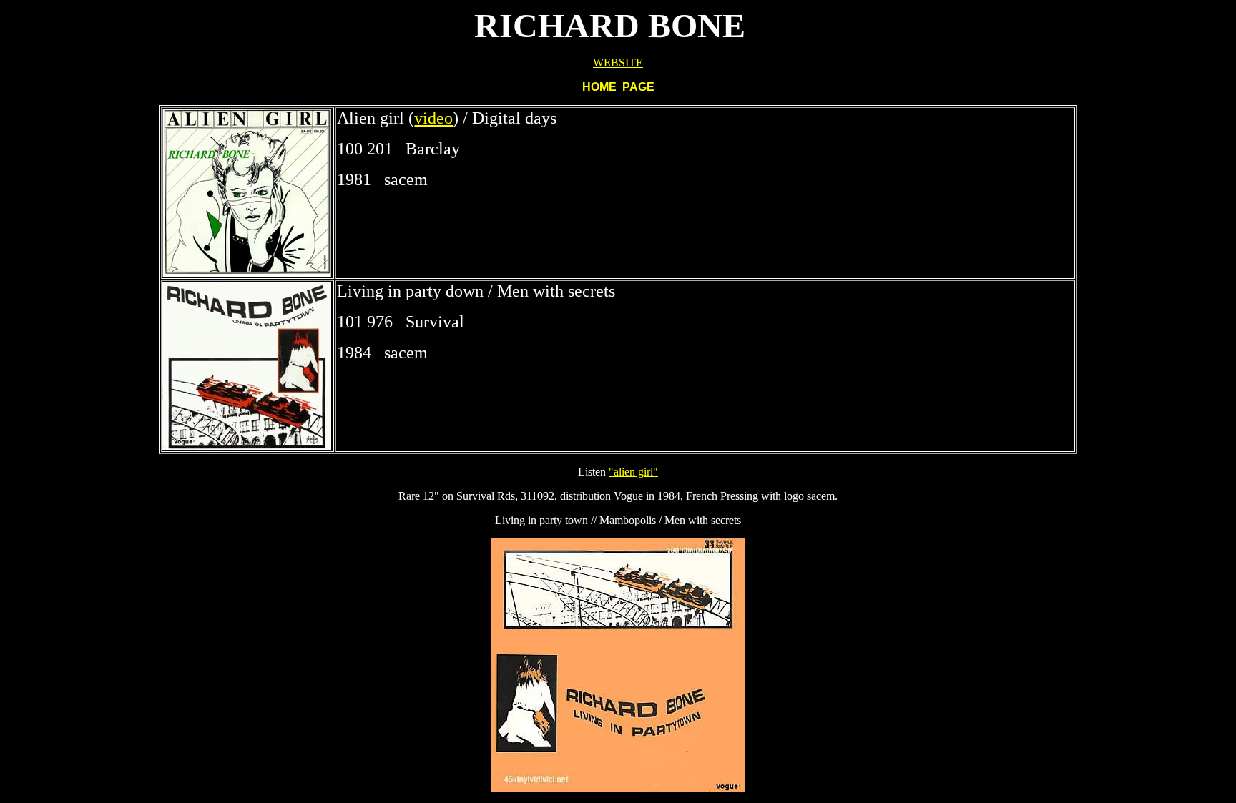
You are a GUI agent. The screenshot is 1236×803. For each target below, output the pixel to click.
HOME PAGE (618, 87)
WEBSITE (618, 62)
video (433, 118)
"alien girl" (633, 471)
